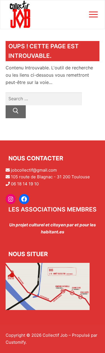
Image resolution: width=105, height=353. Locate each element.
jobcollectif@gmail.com (34, 170)
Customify (15, 342)
